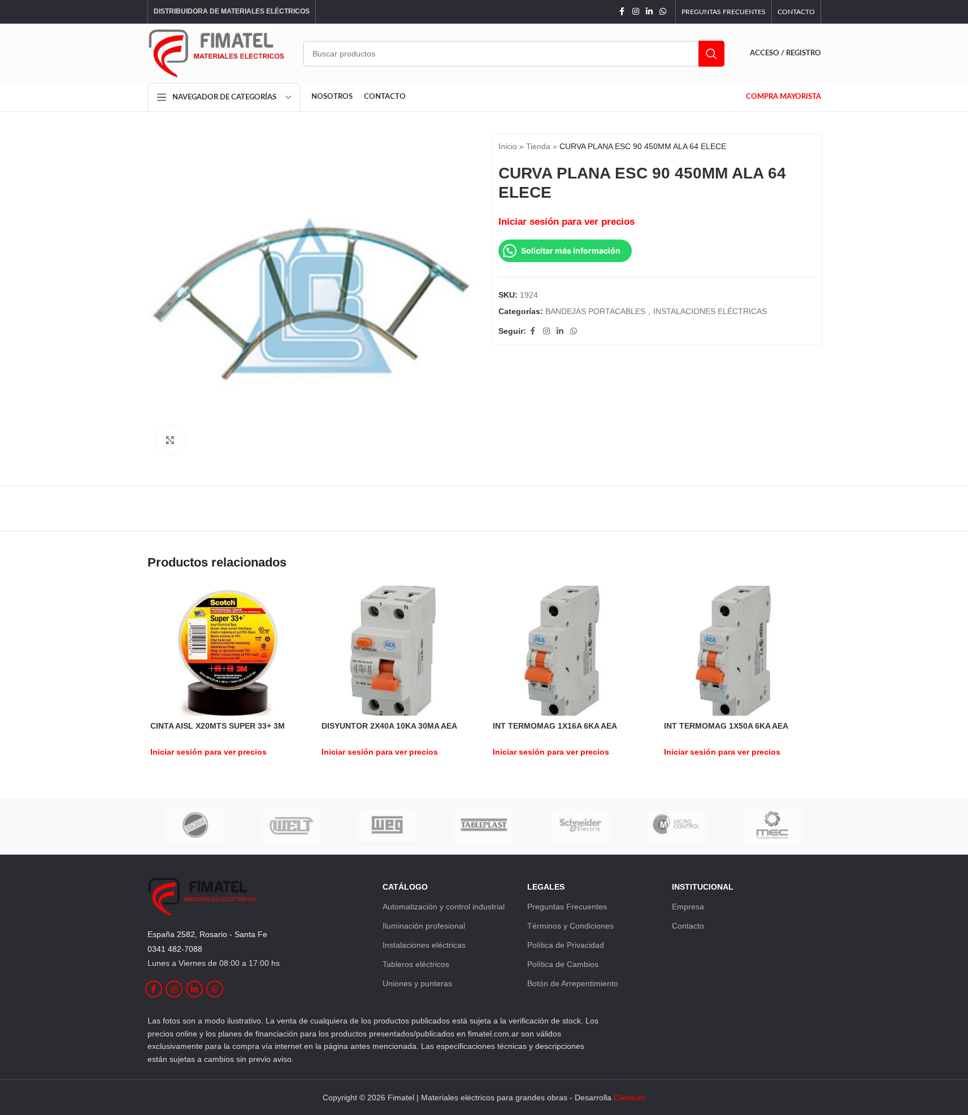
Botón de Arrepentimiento (572, 983)
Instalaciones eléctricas (424, 945)
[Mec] (772, 826)
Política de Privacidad (565, 945)
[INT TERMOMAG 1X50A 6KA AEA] (741, 650)
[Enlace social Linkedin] (649, 11)
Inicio (507, 146)
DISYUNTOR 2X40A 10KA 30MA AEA (389, 725)
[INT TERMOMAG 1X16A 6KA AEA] (570, 650)
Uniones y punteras (417, 983)
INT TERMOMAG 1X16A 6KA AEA (555, 725)
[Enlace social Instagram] (636, 11)
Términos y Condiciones (570, 925)
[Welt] (292, 826)
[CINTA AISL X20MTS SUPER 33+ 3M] (227, 650)
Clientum (629, 1097)
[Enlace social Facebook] (622, 11)
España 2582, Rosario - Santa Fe (207, 934)
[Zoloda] (195, 826)
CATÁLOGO (405, 886)
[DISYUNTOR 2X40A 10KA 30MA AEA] (399, 650)
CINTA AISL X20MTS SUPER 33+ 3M (217, 725)
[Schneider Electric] (580, 826)
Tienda (538, 146)
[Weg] (388, 826)
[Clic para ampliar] (170, 440)
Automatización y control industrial (444, 906)
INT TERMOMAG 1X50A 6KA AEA (726, 725)
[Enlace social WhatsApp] (663, 11)
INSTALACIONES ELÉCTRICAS (710, 311)
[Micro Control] (676, 826)
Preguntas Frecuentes (567, 906)
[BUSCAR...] (711, 54)
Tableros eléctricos (416, 964)
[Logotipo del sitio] (216, 52)
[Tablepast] (484, 826)
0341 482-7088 (174, 948)
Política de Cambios (562, 964)
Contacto (688, 925)
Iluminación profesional (424, 925)
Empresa (688, 906)
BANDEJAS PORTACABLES (595, 311)
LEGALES (546, 886)
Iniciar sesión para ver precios (566, 221)
